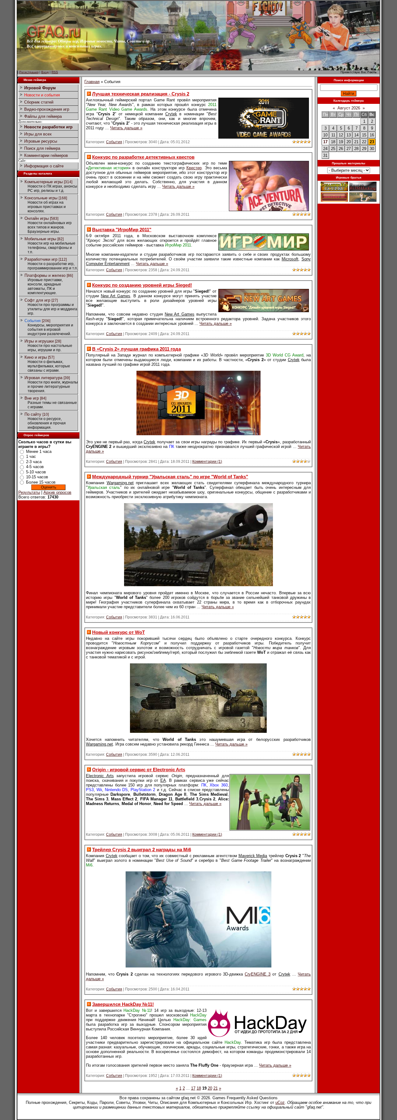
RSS (54, 72)
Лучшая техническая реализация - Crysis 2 (140, 93)
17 (325, 141)
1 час (31, 456)
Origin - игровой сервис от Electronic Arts (138, 769)
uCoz (280, 1102)
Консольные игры (41, 198)
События (33, 320)
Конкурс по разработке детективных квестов (143, 157)
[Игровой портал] (54, 37)
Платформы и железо (45, 275)
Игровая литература (43, 377)
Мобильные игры (40, 239)
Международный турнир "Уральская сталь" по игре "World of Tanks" (170, 476)
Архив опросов (57, 492)
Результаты (29, 492)
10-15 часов (37, 477)
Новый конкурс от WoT (118, 632)
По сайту (33, 414)
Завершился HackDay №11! (123, 1004)
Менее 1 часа (38, 451)
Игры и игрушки (39, 341)
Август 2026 (348, 108)
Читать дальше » (126, 128)
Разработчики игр (41, 259)
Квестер (194, 168)
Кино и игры (36, 357)
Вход (45, 72)
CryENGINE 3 (257, 974)
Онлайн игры (37, 218)
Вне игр (32, 398)
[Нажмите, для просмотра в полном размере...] (198, 434)
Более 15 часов (41, 482)
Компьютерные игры (44, 181)
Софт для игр (37, 300)
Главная (92, 81)
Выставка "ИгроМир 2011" (121, 229)
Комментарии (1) (207, 461)
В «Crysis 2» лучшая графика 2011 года (136, 349)
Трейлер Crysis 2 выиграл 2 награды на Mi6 (141, 849)
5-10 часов (36, 472)
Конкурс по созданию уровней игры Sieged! (142, 285)
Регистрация (28, 72)
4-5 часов (35, 466)
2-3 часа (34, 461)
